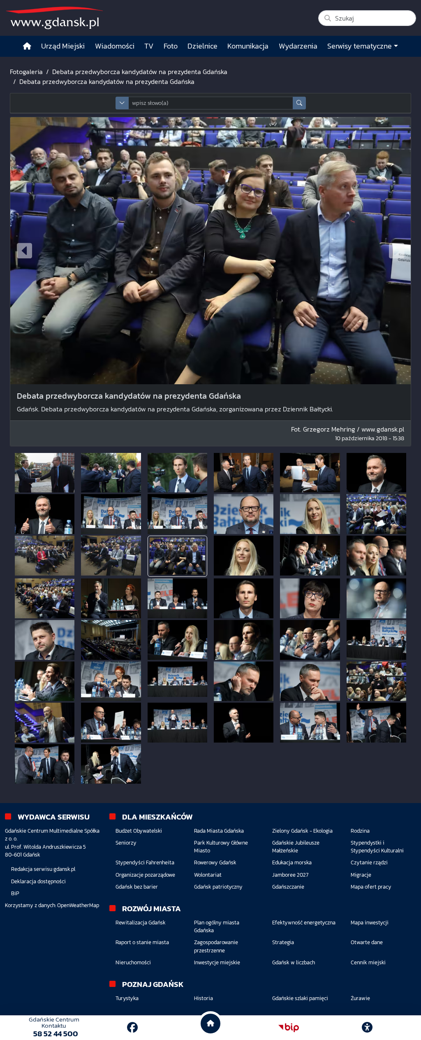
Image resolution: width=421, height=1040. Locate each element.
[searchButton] (299, 103)
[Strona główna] (27, 46)
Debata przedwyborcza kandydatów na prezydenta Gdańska (139, 72)
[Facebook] (132, 1027)
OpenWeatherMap (78, 905)
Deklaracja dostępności (38, 881)
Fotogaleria (26, 72)
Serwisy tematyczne (359, 46)
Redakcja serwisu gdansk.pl (43, 869)
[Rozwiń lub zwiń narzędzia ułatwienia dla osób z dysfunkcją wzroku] (367, 1027)
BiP (15, 893)
